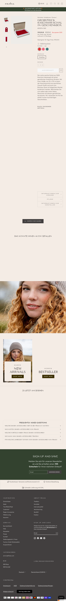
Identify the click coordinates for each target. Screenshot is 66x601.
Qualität (36, 512)
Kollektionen (47, 17)
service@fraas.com (8, 555)
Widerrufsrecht (8, 591)
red (39, 49)
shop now (17, 376)
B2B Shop (6, 564)
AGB (15, 586)
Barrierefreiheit (7, 526)
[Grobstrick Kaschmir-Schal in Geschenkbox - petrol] (38, 186)
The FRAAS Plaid (8, 507)
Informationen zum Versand (50, 194)
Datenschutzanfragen (45, 586)
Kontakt (5, 536)
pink (43, 49)
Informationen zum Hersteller (50, 204)
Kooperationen (7, 544)
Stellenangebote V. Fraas (10, 539)
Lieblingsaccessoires (44, 561)
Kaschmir (6, 517)
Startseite (40, 17)
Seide (4, 504)
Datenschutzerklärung (27, 586)
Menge (40, 62)
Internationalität (38, 507)
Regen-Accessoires (8, 512)
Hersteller (36, 504)
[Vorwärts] (6, 46)
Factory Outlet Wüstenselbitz (11, 542)
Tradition (36, 501)
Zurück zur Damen (34, 221)
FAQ (4, 529)
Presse (5, 534)
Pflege (50, 199)
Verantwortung (38, 509)
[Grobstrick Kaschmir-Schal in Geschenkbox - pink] (38, 184)
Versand (49, 34)
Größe (41, 54)
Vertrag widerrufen (24, 591)
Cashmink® (6, 509)
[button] (62, 600)
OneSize (42, 57)
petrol (47, 49)
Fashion (36, 515)
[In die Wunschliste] (61, 70)
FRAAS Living (7, 515)
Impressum (6, 586)
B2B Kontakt (6, 567)
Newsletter (6, 531)
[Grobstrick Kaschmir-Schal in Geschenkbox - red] (38, 183)
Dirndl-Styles (6, 501)
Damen (54, 17)
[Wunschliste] (51, 3)
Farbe (42, 46)
